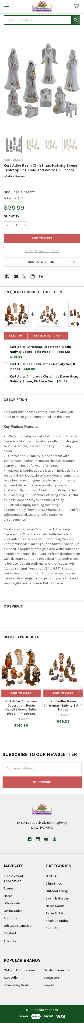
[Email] (15, 276)
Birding (51, 876)
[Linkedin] (32, 276)
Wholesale (12, 903)
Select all (15, 335)
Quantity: (12, 216)
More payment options (42, 251)
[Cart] (77, 6)
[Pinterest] (41, 276)
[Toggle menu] (6, 6)
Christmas (54, 884)
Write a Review (14, 176)
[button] (42, 262)
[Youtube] (46, 839)
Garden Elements (57, 970)
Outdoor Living (57, 891)
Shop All (52, 928)
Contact (10, 933)
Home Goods (55, 906)
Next (79, 689)
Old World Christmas (20, 970)
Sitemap (10, 941)
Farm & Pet (54, 913)
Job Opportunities (17, 926)
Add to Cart (21, 693)
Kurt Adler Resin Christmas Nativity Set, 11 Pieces (63, 705)
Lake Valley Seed (16, 985)
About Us (11, 918)
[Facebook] (7, 276)
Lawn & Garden (57, 898)
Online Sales (13, 911)
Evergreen (51, 978)
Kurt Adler (11, 978)
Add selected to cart (48, 335)
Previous (4, 689)
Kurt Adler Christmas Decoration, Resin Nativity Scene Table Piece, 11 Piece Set (21, 707)
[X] (24, 276)
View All (49, 985)
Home (8, 896)
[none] (42, 81)
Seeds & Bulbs (57, 921)
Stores (9, 888)
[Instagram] (38, 839)
